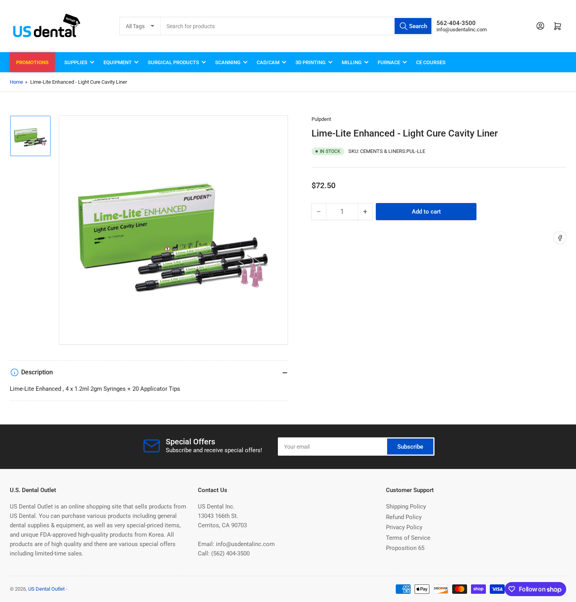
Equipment (117, 62)
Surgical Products (173, 62)
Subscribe (410, 446)
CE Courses (431, 62)
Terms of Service (408, 537)
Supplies (75, 62)
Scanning (228, 62)
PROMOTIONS (32, 62)
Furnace (389, 62)
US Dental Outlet (46, 589)
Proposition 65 (405, 548)
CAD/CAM (268, 62)
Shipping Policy (406, 506)
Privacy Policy (404, 527)
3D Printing (310, 62)
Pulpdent (321, 119)
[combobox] (297, 26)
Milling (352, 62)
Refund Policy (404, 517)
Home (16, 82)
